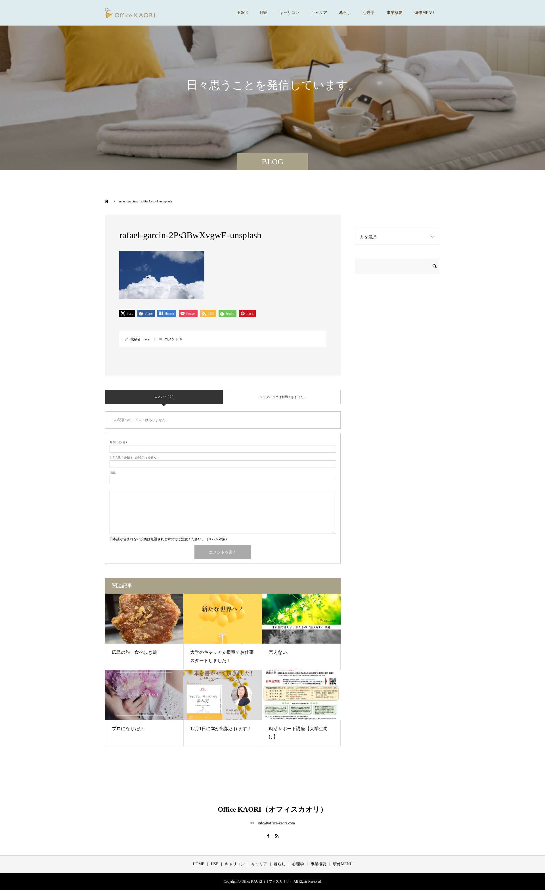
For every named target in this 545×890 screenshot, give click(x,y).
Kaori (146, 339)
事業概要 (395, 13)
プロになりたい (128, 728)
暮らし (345, 13)
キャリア (319, 13)
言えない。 (280, 652)
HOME (242, 13)
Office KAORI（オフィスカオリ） (272, 809)
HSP (263, 13)
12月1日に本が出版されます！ (220, 728)
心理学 (369, 13)
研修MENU (424, 13)
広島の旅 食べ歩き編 (134, 652)
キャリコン (289, 13)
